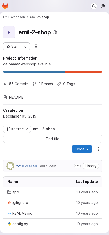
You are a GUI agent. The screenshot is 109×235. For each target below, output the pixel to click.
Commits (19, 84)
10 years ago (87, 192)
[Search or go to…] (94, 6)
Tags (69, 84)
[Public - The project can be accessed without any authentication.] (55, 32)
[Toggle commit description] (77, 166)
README (16, 97)
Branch (46, 84)
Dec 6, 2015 (47, 166)
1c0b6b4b (29, 166)
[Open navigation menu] (14, 6)
